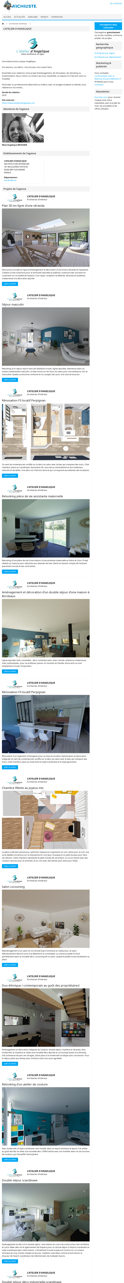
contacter (99, 84)
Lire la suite (10, 284)
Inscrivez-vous (101, 97)
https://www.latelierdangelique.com (18, 103)
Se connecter (116, 3)
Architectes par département (108, 57)
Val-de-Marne (10, 180)
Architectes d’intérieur (18, 23)
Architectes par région (105, 53)
